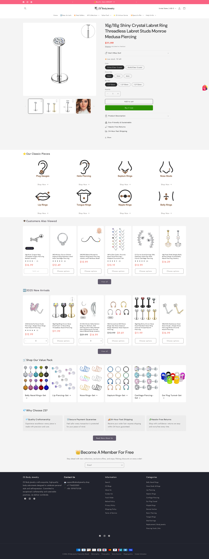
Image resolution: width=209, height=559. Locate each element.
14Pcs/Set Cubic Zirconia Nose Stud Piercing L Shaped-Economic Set (116, 256)
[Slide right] (94, 106)
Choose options (63, 271)
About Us (108, 490)
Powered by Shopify (83, 554)
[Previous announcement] (72, 2)
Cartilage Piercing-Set (144, 396)
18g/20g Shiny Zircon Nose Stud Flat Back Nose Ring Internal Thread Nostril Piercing (144, 326)
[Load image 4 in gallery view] (83, 106)
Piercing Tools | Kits (153, 528)
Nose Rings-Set (87, 395)
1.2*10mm (124, 84)
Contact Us (109, 494)
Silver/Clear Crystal (114, 67)
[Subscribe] (121, 465)
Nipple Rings (151, 505)
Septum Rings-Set (116, 395)
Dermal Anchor (151, 509)
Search (107, 482)
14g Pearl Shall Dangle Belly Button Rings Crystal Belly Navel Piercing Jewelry (172, 256)
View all (104, 282)
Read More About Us (104, 438)
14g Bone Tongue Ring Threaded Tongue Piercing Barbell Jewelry (34, 256)
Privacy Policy (110, 505)
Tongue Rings (151, 517)
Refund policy (95, 554)
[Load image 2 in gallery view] (51, 106)
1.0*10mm (111, 84)
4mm (128, 76)
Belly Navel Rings (152, 482)
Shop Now (42, 184)
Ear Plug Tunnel (151, 501)
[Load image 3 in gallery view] (67, 106)
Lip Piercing (150, 490)
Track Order (109, 498)
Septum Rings (151, 494)
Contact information (140, 554)
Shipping (108, 46)
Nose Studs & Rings (153, 486)
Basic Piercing (151, 513)
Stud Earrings (151, 521)
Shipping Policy (110, 509)
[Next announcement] (136, 2)
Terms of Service (111, 513)
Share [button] (109, 137)
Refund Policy (110, 501)
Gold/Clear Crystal (135, 67)
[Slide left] (25, 106)
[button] (25, 8)
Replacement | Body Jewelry (156, 524)
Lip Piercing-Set (60, 395)
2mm (109, 76)
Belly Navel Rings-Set (35, 395)
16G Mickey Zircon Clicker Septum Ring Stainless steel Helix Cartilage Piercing (62, 256)
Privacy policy (106, 554)
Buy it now (129, 108)
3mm (118, 76)
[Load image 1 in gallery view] (35, 106)
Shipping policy (128, 554)
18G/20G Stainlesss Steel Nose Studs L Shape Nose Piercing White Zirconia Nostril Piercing (171, 326)
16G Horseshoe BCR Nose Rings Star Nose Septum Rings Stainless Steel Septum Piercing (118, 326)
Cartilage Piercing (152, 498)
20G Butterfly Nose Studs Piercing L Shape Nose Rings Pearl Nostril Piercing (35, 326)
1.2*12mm (138, 84)
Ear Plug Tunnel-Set (171, 395)
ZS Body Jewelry (72, 554)
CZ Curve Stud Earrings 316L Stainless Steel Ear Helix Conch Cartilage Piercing (145, 256)
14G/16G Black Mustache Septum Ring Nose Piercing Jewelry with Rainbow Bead (90, 256)
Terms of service (116, 554)
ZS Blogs (108, 486)
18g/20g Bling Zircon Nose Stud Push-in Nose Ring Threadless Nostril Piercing (62, 326)
